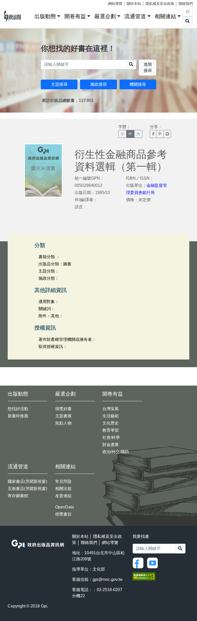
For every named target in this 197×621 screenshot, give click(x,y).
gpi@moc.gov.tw (108, 579)
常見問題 (63, 481)
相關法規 (63, 488)
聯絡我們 (186, 4)
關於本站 (134, 4)
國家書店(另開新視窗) (27, 481)
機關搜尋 (138, 84)
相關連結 (165, 16)
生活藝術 (110, 416)
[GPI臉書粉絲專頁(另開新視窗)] (139, 562)
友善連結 (63, 496)
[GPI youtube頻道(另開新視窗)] (153, 562)
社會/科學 (111, 437)
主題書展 (63, 416)
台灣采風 (110, 409)
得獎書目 (63, 514)
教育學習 (110, 430)
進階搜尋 (148, 67)
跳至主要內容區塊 (14, 3)
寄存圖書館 (18, 496)
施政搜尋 (98, 84)
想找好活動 (18, 409)
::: (28, 15)
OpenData (64, 507)
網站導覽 (115, 4)
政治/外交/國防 (115, 452)
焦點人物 (63, 423)
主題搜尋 (59, 84)
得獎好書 (63, 409)
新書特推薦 (18, 416)
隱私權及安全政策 (159, 4)
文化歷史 (110, 423)
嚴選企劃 (105, 16)
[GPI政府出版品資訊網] (12, 16)
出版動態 (45, 16)
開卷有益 (75, 16)
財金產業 (110, 444)
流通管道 (135, 16)
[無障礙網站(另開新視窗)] (144, 576)
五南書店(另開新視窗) (27, 488)
